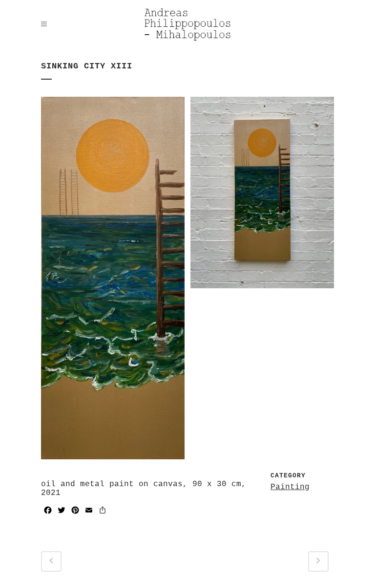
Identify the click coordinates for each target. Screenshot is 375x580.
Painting (290, 487)
